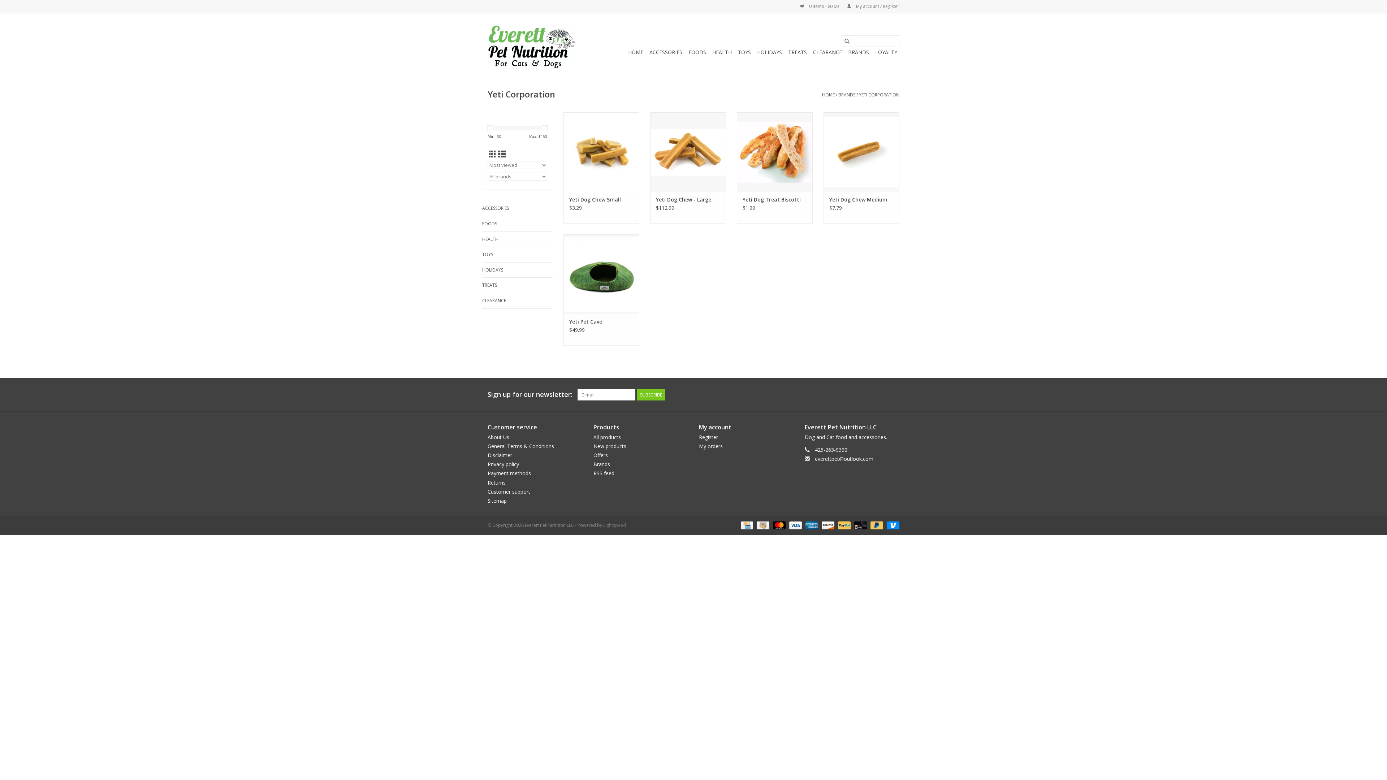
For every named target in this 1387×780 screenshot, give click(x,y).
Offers (600, 455)
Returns (497, 482)
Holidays (769, 52)
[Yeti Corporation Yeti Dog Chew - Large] (688, 152)
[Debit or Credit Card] (860, 525)
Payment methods (509, 473)
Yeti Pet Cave (585, 321)
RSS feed (603, 473)
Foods (697, 52)
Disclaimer (500, 455)
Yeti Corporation (879, 95)
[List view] (502, 154)
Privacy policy (503, 464)
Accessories (665, 52)
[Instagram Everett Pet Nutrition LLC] (893, 394)
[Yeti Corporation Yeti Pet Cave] (601, 274)
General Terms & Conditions (521, 446)
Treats (797, 52)
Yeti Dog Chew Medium (858, 199)
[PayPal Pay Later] (876, 525)
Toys (744, 52)
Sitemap (497, 500)
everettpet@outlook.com (844, 458)
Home (635, 52)
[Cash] (762, 525)
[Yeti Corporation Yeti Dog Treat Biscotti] (775, 152)
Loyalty (886, 52)
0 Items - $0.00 (824, 6)
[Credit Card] (746, 525)
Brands (858, 52)
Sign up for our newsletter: (530, 394)
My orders (711, 446)
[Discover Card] (827, 525)
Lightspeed (614, 525)
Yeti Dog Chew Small (595, 199)
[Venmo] (891, 525)
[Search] (847, 41)
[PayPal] (843, 525)
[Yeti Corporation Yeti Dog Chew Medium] (861, 152)
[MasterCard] (778, 525)
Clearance (827, 52)
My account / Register (877, 6)
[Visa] (795, 525)
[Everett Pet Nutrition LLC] (532, 46)
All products (607, 437)
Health (722, 52)
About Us (498, 437)
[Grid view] (492, 154)
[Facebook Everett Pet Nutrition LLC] (880, 394)
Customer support (509, 491)
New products (609, 446)
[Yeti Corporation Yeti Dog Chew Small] (601, 152)
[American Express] (811, 525)
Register (708, 437)
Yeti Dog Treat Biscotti (772, 199)
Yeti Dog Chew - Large (683, 199)
